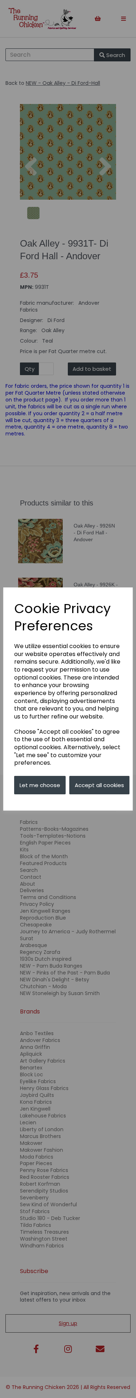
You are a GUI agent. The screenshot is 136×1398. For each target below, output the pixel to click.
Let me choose (40, 785)
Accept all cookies (99, 785)
